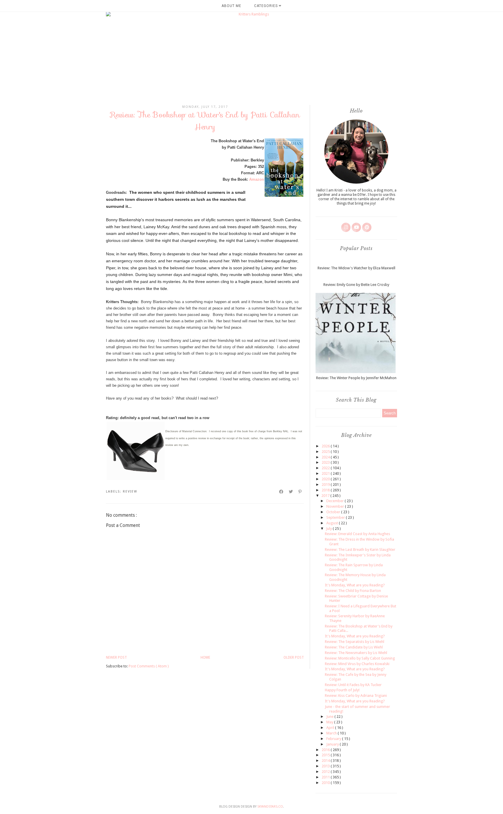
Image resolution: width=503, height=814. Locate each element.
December (335, 501)
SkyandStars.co (270, 806)
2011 (326, 777)
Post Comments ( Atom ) (149, 666)
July (329, 528)
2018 (326, 490)
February (334, 738)
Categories (266, 6)
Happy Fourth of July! (342, 690)
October (333, 512)
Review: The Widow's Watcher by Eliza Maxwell (356, 268)
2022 (326, 468)
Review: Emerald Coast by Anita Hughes (357, 534)
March (332, 733)
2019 (326, 484)
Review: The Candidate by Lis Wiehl (354, 647)
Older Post (294, 657)
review (130, 491)
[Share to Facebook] (281, 491)
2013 (326, 766)
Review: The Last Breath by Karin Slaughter (360, 549)
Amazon (256, 179)
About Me (231, 6)
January (333, 744)
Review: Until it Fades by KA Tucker (353, 685)
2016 (326, 750)
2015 (326, 755)
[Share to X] (291, 491)
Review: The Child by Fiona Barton (353, 590)
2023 (326, 462)
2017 (325, 495)
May (330, 722)
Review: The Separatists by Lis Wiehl (354, 641)
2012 (326, 771)
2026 (326, 446)
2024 (326, 457)
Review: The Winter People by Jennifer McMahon (356, 378)
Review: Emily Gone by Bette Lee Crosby (356, 284)
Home (205, 657)
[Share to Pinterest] (300, 491)
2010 (326, 782)
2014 (326, 760)
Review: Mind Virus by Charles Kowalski (357, 664)
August (332, 523)
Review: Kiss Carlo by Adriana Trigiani (356, 695)
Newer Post (116, 657)
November (335, 506)
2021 (326, 473)
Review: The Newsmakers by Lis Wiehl (356, 653)
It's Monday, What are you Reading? (355, 585)
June (330, 716)
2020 (326, 479)
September (336, 517)
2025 (326, 451)
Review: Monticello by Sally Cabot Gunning (360, 658)
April (330, 727)
